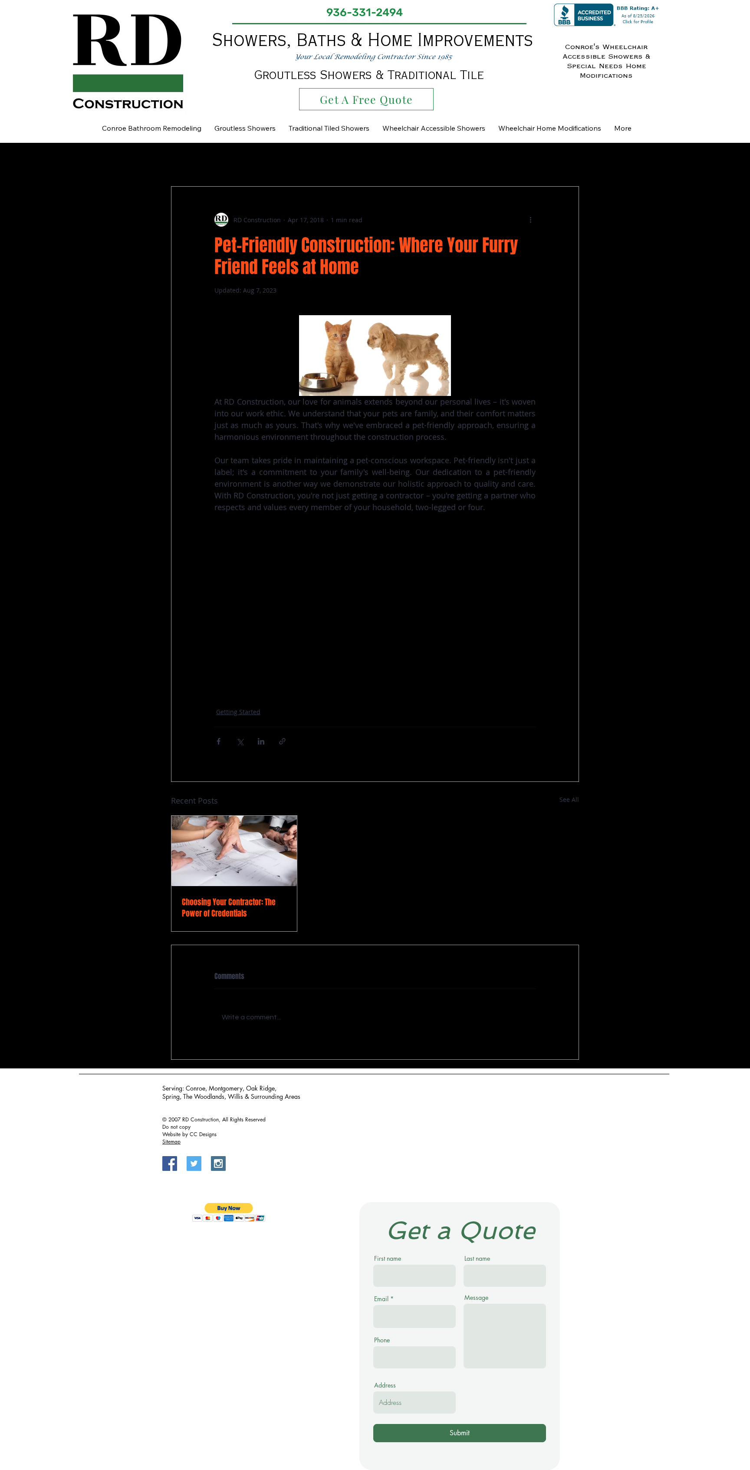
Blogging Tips (230, 160)
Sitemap (171, 1141)
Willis (236, 1096)
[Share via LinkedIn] (261, 741)
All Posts (182, 160)
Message (476, 1298)
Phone (382, 1340)
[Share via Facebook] (218, 741)
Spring (171, 1096)
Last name (477, 1259)
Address (385, 1385)
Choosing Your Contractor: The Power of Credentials (229, 908)
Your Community (352, 160)
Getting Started (289, 160)
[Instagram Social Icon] (218, 1163)
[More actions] (530, 219)
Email (381, 1299)
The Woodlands (203, 1096)
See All (569, 799)
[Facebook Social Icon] (169, 1163)
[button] (568, 160)
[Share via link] (282, 741)
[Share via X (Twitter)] (240, 741)
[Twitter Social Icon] (194, 1163)
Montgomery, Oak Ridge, (242, 1088)
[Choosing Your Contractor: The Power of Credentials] (234, 851)
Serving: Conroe (183, 1088)
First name (387, 1259)
